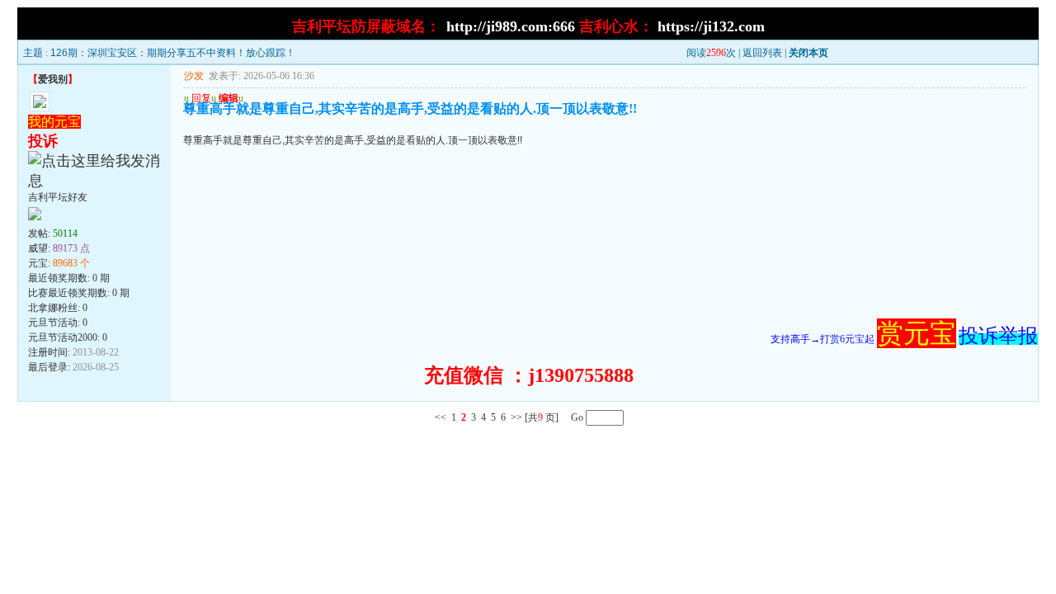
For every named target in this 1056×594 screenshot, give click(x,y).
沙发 (194, 76)
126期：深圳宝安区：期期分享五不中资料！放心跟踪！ (172, 53)
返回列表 (762, 53)
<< (440, 417)
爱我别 (53, 79)
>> (516, 417)
